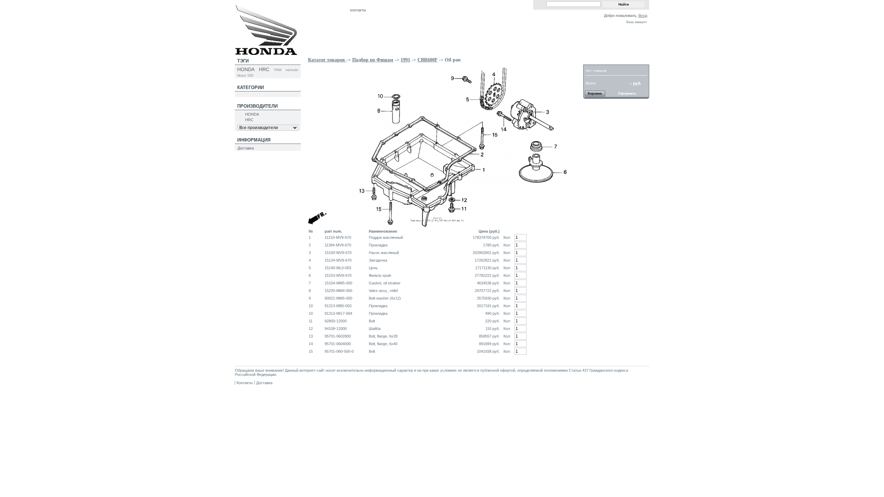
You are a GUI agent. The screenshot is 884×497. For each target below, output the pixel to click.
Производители (257, 106)
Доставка (246, 148)
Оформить (627, 93)
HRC (264, 69)
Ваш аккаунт (636, 22)
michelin (292, 70)
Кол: (507, 237)
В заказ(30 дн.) (553, 237)
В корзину (553, 245)
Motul (241, 75)
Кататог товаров (327, 59)
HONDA (245, 69)
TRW (277, 70)
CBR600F (427, 59)
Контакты (245, 383)
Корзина (596, 61)
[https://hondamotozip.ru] (266, 52)
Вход (642, 15)
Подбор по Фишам (372, 59)
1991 (405, 59)
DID (250, 75)
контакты (358, 10)
